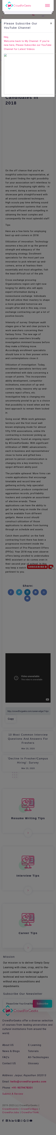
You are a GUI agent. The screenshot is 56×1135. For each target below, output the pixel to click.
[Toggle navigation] (47, 5)
